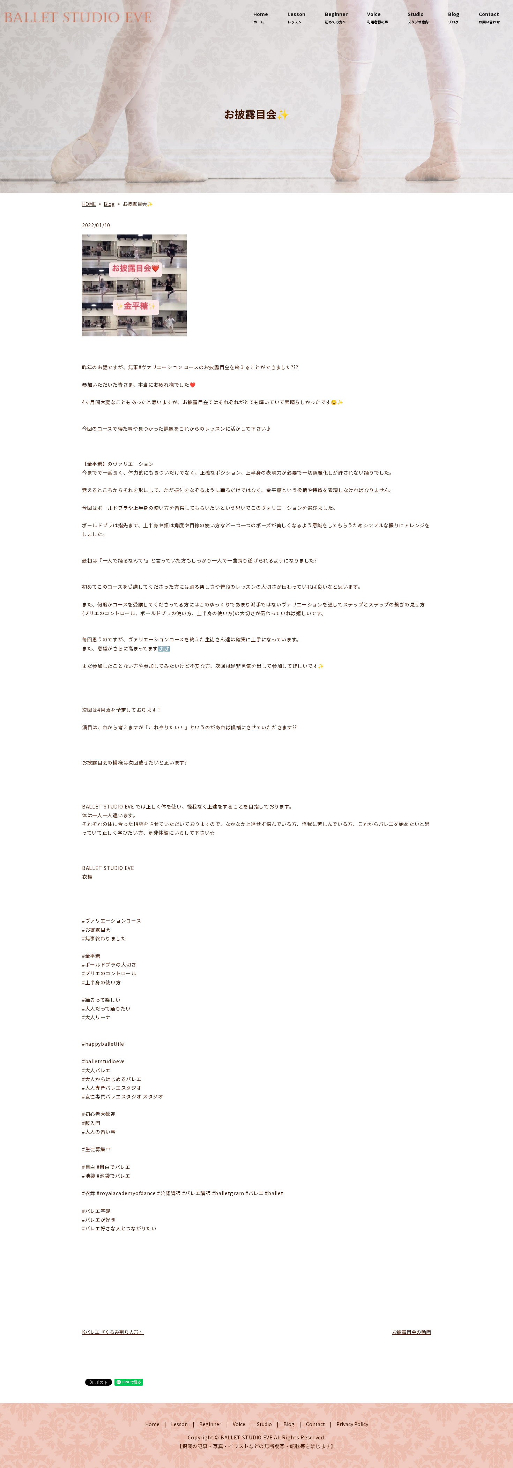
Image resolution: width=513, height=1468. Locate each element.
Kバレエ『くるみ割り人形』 (113, 1331)
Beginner (336, 17)
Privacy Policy (352, 1424)
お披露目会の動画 (411, 1331)
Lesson (296, 17)
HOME (89, 203)
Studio (418, 17)
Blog (453, 17)
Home (260, 17)
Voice (377, 17)
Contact (489, 17)
